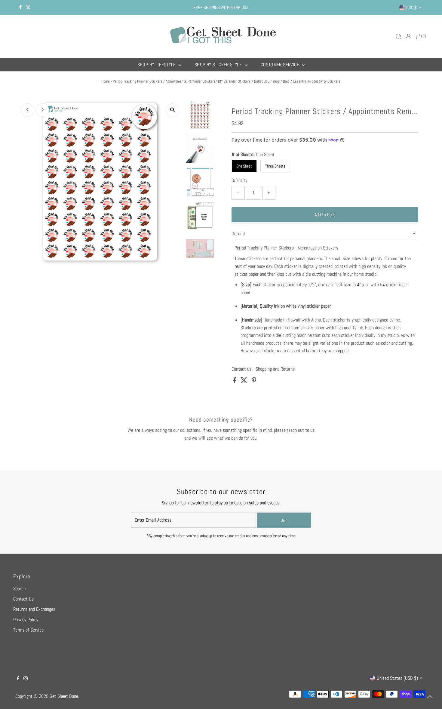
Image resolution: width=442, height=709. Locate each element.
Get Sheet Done (64, 696)
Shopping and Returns (275, 369)
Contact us (241, 369)
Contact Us (23, 599)
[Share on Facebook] (235, 381)
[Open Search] (398, 36)
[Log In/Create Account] (408, 36)
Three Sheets (275, 166)
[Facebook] (20, 7)
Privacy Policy (25, 619)
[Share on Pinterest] (254, 381)
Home (105, 81)
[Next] (42, 110)
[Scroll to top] (430, 697)
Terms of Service (28, 630)
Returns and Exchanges (34, 609)
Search (19, 588)
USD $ (411, 7)
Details (238, 234)
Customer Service (281, 64)
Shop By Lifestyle (157, 64)
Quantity (239, 180)
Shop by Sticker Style (219, 64)
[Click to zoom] (172, 110)
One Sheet (244, 166)
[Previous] (27, 110)
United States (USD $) (397, 678)
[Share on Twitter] (245, 381)
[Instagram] (28, 7)
